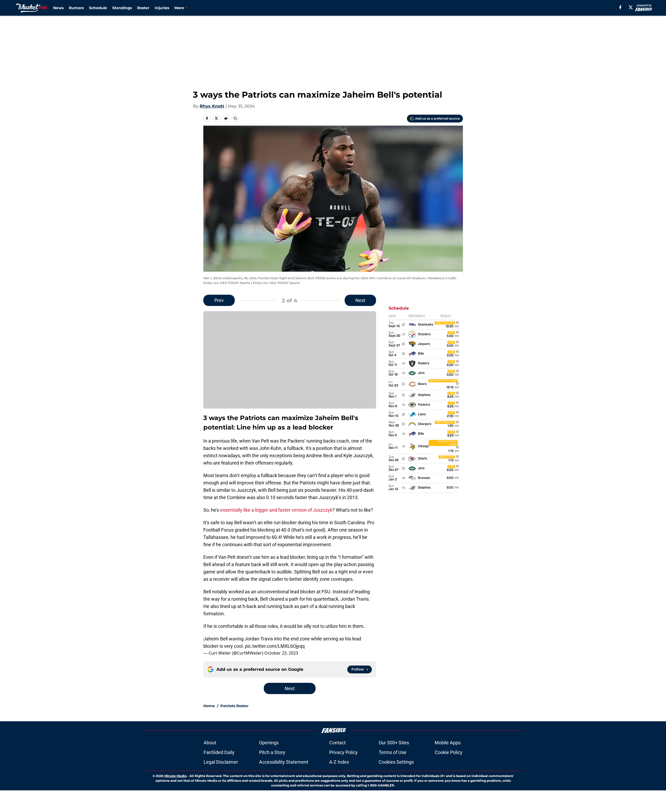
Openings (269, 742)
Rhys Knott (212, 106)
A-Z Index (339, 762)
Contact (337, 742)
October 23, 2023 (281, 653)
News (58, 7)
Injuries (162, 7)
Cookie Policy (448, 752)
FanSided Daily (219, 752)
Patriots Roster (234, 705)
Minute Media (175, 776)
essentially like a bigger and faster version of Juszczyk (276, 510)
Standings (122, 7)
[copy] (235, 118)
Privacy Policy (343, 752)
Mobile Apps (448, 742)
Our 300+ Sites (394, 742)
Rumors (76, 7)
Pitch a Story (272, 752)
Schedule (98, 7)
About (210, 742)
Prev (219, 300)
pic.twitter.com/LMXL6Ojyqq (275, 646)
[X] (631, 7)
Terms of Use (392, 752)
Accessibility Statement (283, 762)
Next (360, 300)
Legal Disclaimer (221, 762)
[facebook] (620, 7)
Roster (143, 7)
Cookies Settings (396, 762)
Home (209, 705)
